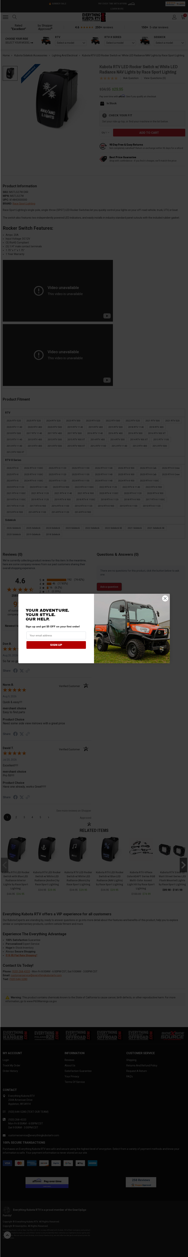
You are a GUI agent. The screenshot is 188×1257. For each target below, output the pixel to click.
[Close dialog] (165, 598)
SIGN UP (56, 645)
